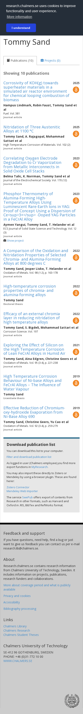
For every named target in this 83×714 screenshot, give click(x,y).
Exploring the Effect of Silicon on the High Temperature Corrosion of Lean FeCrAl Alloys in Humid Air (34, 349)
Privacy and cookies (17, 596)
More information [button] (19, 17)
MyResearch (39, 467)
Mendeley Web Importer (22, 491)
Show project (15, 240)
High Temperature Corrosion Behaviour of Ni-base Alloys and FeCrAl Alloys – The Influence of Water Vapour (32, 382)
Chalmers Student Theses (21, 635)
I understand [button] (21, 28)
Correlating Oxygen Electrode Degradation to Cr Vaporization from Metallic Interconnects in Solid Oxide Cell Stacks (32, 164)
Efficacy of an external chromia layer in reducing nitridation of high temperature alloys (31, 318)
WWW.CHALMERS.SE (17, 661)
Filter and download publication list (29, 457)
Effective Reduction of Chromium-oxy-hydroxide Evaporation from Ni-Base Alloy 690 (34, 412)
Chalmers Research (16, 630)
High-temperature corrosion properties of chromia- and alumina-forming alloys (29, 290)
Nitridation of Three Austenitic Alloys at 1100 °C (31, 129)
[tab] (20, 60)
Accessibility (11, 602)
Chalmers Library (15, 626)
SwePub (27, 497)
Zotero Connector (18, 487)
